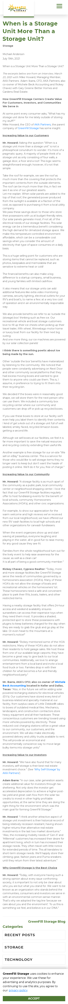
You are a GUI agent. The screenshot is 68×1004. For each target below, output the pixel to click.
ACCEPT (34, 998)
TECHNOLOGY (18, 960)
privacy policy (18, 990)
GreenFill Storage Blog (46, 921)
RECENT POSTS (20, 935)
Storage (8, 45)
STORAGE (14, 947)
